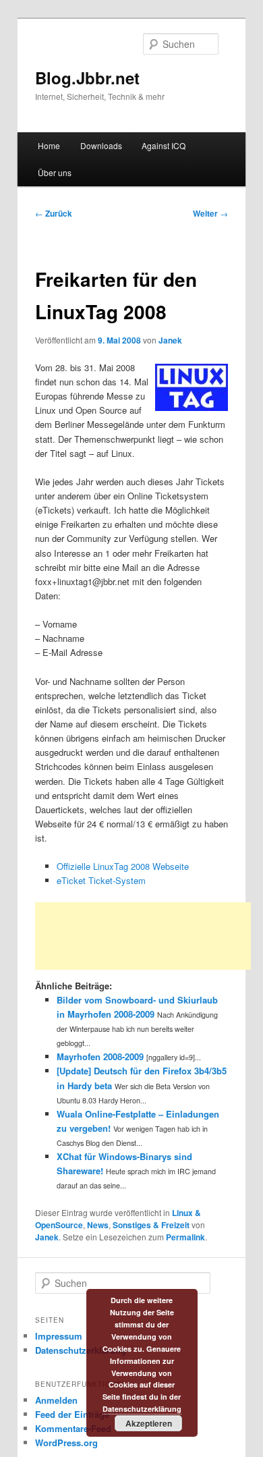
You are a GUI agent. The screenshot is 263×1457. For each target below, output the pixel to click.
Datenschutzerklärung (80, 1350)
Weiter (210, 213)
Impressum (58, 1335)
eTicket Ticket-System (101, 880)
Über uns (54, 172)
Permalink (185, 1237)
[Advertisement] (143, 936)
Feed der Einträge (72, 1414)
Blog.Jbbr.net (87, 77)
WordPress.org (66, 1442)
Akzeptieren (148, 1423)
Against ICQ (163, 145)
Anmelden (56, 1400)
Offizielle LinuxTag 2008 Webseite (123, 866)
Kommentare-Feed (73, 1428)
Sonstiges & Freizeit (151, 1225)
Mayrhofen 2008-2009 (100, 1056)
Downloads (101, 145)
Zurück (53, 213)
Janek (170, 340)
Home (49, 145)
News (98, 1225)
